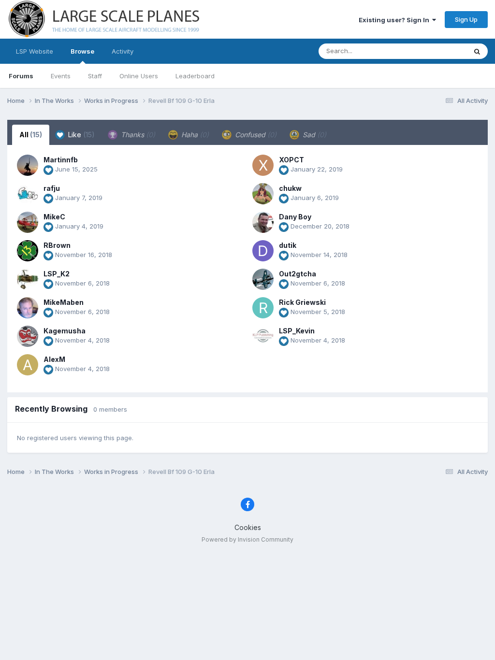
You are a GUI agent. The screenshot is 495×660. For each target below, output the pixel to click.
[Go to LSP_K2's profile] (27, 279)
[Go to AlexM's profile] (27, 364)
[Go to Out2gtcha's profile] (263, 279)
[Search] (477, 51)
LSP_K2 (57, 274)
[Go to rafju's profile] (27, 193)
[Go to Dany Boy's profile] (263, 222)
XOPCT (291, 160)
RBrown (57, 245)
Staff (95, 76)
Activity (122, 51)
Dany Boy (295, 217)
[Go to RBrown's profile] (27, 250)
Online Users (138, 76)
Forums (21, 76)
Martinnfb (61, 160)
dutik (287, 245)
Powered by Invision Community (247, 539)
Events (61, 76)
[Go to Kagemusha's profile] (27, 336)
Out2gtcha (297, 274)
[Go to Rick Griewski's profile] (263, 307)
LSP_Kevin (297, 331)
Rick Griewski (302, 302)
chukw (290, 188)
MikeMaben (64, 302)
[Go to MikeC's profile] (27, 222)
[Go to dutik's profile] (263, 250)
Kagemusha (65, 331)
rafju (52, 188)
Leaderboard (195, 76)
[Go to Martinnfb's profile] (27, 165)
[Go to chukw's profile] (263, 193)
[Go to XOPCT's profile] (263, 165)
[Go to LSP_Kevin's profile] (263, 336)
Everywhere (436, 51)
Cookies (247, 527)
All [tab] (30, 134)
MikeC (54, 217)
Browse (82, 51)
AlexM (54, 359)
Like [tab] (80, 134)
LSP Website (34, 51)
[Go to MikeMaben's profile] (27, 307)
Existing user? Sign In (395, 20)
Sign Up (466, 19)
